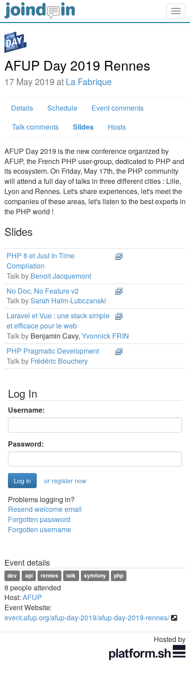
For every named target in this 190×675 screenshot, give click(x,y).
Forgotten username (39, 529)
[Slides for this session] (118, 255)
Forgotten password (39, 519)
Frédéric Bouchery (59, 361)
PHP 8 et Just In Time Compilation (41, 260)
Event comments (117, 108)
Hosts (117, 127)
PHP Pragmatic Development (53, 351)
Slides (83, 127)
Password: (26, 444)
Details (22, 108)
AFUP (32, 597)
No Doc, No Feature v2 (43, 291)
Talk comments (35, 127)
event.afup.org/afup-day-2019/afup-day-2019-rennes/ (86, 617)
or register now (65, 480)
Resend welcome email (45, 509)
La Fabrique (89, 81)
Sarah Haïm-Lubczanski (68, 300)
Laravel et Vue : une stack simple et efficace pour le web (58, 320)
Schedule (62, 108)
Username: (26, 410)
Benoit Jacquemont (60, 276)
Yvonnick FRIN (105, 336)
